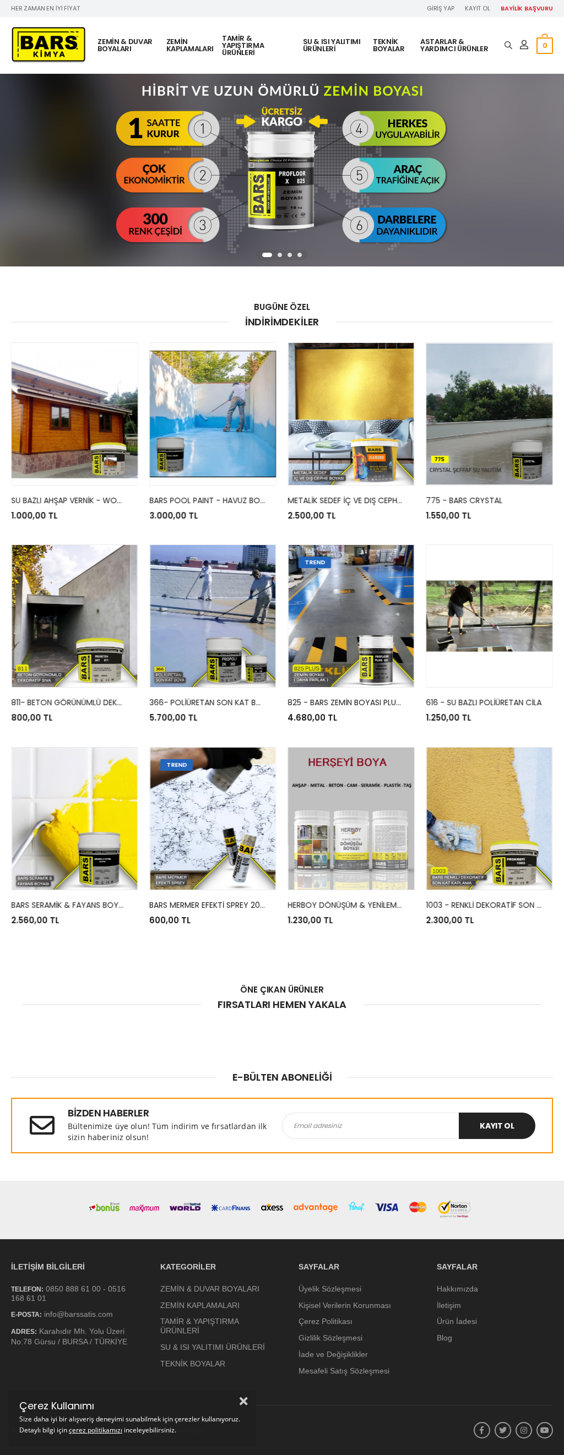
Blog (444, 1337)
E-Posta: (26, 1315)
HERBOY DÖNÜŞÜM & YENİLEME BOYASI (359, 904)
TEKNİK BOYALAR (389, 45)
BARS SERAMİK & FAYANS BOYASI (70, 904)
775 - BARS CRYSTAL (464, 500)
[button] (267, 255)
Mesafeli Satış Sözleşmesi (344, 1370)
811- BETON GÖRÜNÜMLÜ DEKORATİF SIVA (86, 702)
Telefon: (27, 1289)
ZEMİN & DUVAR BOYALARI (124, 45)
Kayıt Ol (477, 8)
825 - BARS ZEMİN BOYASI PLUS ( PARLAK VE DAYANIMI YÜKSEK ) (403, 702)
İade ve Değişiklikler (333, 1354)
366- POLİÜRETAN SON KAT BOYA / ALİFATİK (229, 702)
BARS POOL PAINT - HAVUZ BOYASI (212, 500)
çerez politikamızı (95, 1430)
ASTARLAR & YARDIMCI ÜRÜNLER (454, 45)
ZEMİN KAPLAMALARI (190, 45)
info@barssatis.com (78, 1314)
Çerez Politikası (325, 1321)
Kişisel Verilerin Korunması (345, 1305)
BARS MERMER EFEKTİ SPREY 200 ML (213, 904)
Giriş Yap (440, 8)
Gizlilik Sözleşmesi (330, 1337)
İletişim (449, 1305)
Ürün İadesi (457, 1321)
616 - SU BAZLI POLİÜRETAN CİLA (483, 702)
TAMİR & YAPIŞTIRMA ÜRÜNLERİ (243, 45)
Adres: (24, 1332)
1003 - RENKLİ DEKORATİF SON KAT (488, 904)
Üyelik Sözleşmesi (330, 1288)
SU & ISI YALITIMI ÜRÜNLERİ (332, 45)
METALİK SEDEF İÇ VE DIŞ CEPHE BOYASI (359, 500)
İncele (75, 471)
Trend (315, 562)
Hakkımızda (457, 1288)
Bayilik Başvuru (527, 8)
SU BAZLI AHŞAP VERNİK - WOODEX (74, 500)
